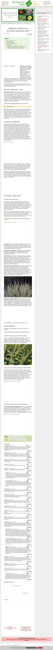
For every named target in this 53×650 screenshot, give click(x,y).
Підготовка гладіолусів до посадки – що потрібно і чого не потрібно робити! (43, 24)
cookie (24, 647)
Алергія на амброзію (10, 41)
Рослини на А (24, 439)
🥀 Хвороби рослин (46, 2)
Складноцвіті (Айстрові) (13, 439)
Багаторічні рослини (19, 436)
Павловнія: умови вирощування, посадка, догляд (43, 39)
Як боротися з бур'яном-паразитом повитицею (22, 106)
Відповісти (29, 457)
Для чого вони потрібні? (31, 647)
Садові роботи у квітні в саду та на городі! (43, 17)
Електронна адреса (16, 585)
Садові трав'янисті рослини (13, 438)
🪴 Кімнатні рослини (5, 1)
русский (8, 645)
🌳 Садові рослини (5, 2)
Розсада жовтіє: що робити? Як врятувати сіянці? (43, 50)
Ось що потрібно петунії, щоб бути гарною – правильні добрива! (43, 46)
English (18, 645)
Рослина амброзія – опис (11, 40)
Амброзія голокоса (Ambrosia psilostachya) (16, 48)
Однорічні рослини (22, 438)
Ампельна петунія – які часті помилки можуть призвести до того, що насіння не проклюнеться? (25, 628)
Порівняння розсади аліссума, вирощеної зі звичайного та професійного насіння (43, 42)
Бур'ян (19, 439)
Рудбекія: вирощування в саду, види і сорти (19, 103)
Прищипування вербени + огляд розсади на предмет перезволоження (43, 28)
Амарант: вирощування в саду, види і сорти (10, 628)
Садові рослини (11, 436)
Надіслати (6, 599)
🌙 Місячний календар (47, 3)
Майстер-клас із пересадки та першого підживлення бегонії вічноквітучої (43, 36)
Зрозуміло (40, 647)
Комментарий (25, 593)
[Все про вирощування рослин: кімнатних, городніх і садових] (26, 3)
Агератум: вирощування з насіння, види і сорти (20, 332)
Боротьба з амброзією (10, 42)
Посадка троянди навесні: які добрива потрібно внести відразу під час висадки (43, 20)
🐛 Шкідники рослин (46, 1)
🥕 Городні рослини (5, 3)
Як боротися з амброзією (12, 43)
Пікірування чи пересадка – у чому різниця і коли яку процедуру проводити (43, 32)
